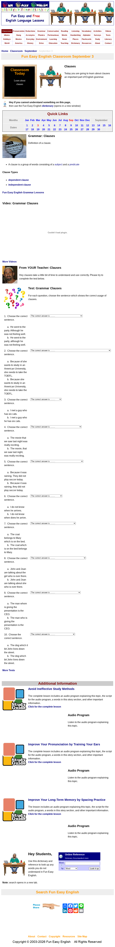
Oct (76, 120)
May (49, 120)
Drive (41, 43)
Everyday (30, 39)
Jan (27, 120)
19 (38, 129)
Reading (64, 31)
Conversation (53, 31)
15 (104, 125)
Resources (86, 43)
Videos (108, 31)
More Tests (8, 670)
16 (109, 125)
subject (58, 164)
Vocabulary (86, 31)
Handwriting (75, 35)
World (6, 43)
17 (27, 129)
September (31, 51)
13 (93, 125)
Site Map (82, 936)
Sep (71, 120)
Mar (38, 120)
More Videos (9, 261)
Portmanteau (53, 35)
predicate (74, 164)
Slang (18, 35)
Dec (87, 120)
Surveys (97, 35)
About (97, 43)
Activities (97, 31)
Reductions (30, 31)
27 (82, 129)
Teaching (64, 43)
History (30, 43)
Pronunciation (19, 31)
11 (82, 125)
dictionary (47, 106)
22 (54, 129)
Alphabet (86, 35)
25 (71, 129)
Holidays (7, 39)
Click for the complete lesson (44, 706)
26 (76, 129)
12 (87, 125)
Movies (19, 39)
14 (98, 125)
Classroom (7, 31)
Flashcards (86, 39)
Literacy (108, 39)
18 (32, 129)
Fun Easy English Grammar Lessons (23, 192)
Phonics (41, 35)
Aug (65, 120)
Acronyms (30, 35)
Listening (75, 31)
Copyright (54, 936)
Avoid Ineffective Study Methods (51, 689)
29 (93, 129)
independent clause (19, 184)
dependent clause (18, 180)
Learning (53, 39)
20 (43, 129)
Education (53, 43)
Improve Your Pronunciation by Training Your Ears (64, 744)
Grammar (41, 31)
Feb (32, 120)
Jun (54, 120)
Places (75, 39)
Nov (82, 120)
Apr (43, 120)
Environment (41, 39)
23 (60, 129)
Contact (108, 43)
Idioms (7, 35)
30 (98, 129)
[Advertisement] (57, 924)
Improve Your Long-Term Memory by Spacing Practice (66, 799)
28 (87, 129)
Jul (60, 120)
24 (65, 129)
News (64, 39)
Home (4, 51)
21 (49, 129)
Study (97, 39)
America (18, 43)
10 (76, 125)
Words (64, 35)
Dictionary (75, 43)
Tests (108, 35)
